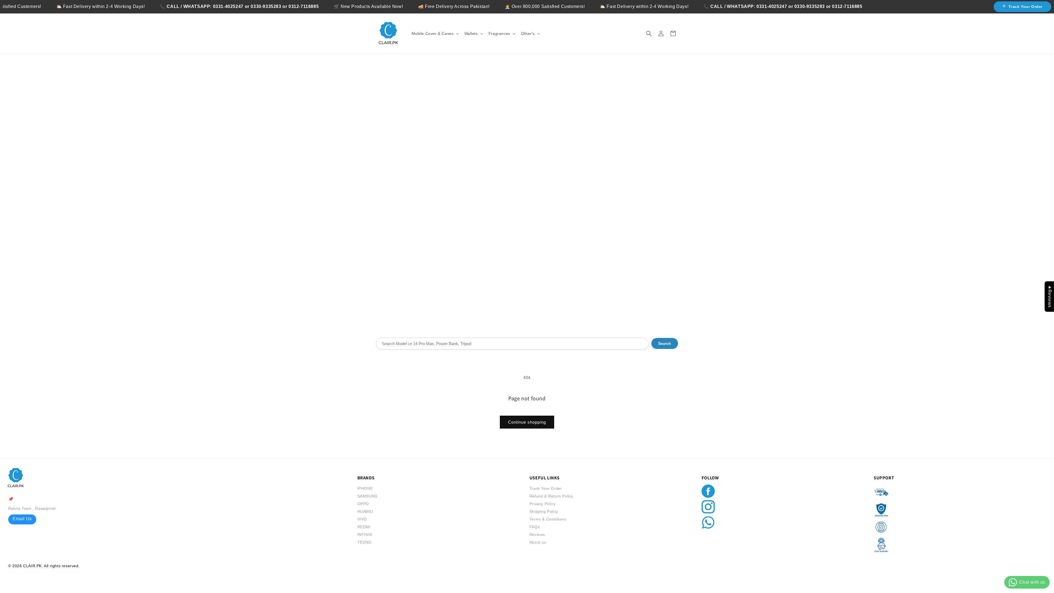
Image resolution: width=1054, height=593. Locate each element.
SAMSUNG (367, 496)
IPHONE (365, 488)
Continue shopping (527, 422)
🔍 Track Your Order (1022, 6)
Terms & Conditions (547, 519)
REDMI (364, 527)
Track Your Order (545, 488)
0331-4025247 (211, 6)
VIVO (362, 519)
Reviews (537, 534)
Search (664, 343)
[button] (434, 33)
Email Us (22, 518)
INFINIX (364, 534)
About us (537, 542)
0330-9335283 (249, 6)
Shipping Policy (543, 511)
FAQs (534, 527)
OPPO (363, 504)
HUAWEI (365, 511)
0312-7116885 (286, 6)
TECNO (364, 542)
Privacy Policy (542, 504)
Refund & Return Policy (551, 496)
